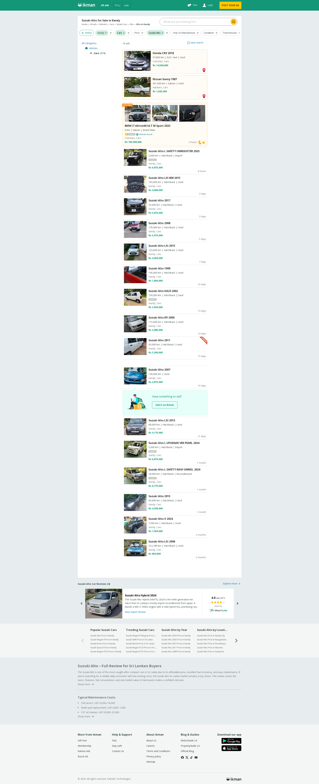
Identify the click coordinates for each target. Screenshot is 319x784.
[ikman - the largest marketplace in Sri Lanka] (86, 5)
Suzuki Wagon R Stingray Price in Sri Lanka (141, 635)
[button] (105, 32)
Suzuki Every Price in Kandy (102, 643)
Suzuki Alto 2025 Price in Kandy (175, 639)
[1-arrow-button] (236, 640)
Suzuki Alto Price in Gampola (210, 651)
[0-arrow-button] (83, 640)
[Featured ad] (204, 142)
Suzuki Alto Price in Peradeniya (211, 643)
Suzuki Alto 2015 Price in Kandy (175, 643)
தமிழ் (126, 5)
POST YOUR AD (230, 5)
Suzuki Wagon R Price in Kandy (104, 639)
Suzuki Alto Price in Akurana (210, 647)
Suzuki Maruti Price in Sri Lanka (140, 643)
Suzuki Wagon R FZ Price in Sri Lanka (141, 651)
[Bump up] (200, 142)
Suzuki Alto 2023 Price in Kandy (175, 635)
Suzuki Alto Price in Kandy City (211, 635)
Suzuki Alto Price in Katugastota (211, 639)
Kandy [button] (100, 32)
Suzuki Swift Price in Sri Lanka (139, 639)
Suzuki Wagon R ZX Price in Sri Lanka (141, 647)
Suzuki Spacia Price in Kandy (103, 647)
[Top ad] (204, 69)
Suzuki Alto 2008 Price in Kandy (175, 651)
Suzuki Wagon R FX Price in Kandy (105, 651)
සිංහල (117, 5)
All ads (105, 5)
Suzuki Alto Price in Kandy (102, 635)
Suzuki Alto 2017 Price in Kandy (175, 647)
